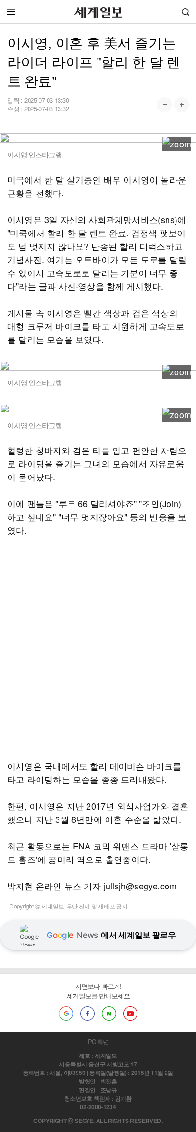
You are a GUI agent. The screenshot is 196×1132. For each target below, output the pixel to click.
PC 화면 (98, 1041)
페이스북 (87, 1013)
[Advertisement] (98, 648)
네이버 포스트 (109, 1013)
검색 (185, 11)
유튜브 (130, 1013)
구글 (66, 1013)
